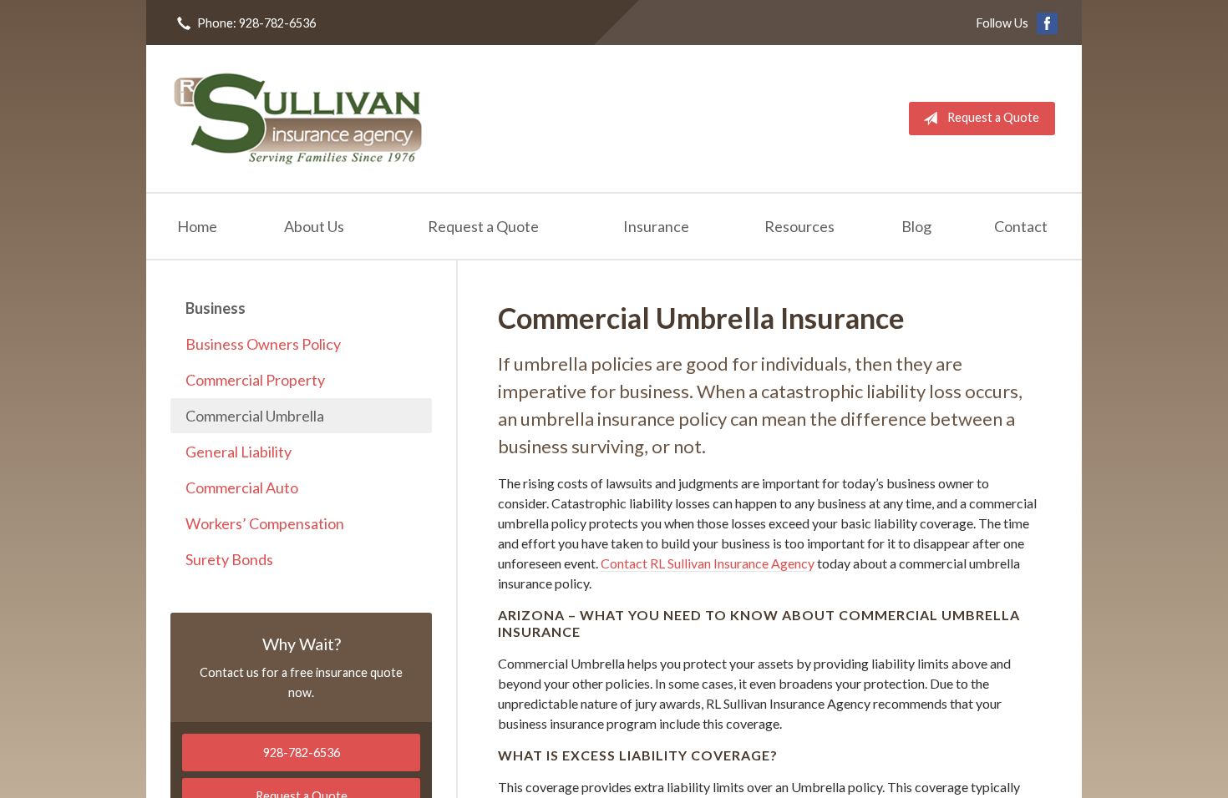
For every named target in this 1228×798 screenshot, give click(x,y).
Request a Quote (993, 117)
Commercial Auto (241, 487)
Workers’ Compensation (264, 523)
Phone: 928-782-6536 (256, 23)
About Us (314, 226)
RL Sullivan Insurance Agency (298, 118)
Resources (799, 226)
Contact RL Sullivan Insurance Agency (707, 563)
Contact (1021, 226)
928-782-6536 (301, 752)
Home (197, 226)
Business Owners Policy (263, 344)
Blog (916, 226)
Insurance (656, 226)
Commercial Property (255, 380)
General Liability (238, 451)
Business (215, 308)
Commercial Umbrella (254, 416)
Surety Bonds (229, 559)
